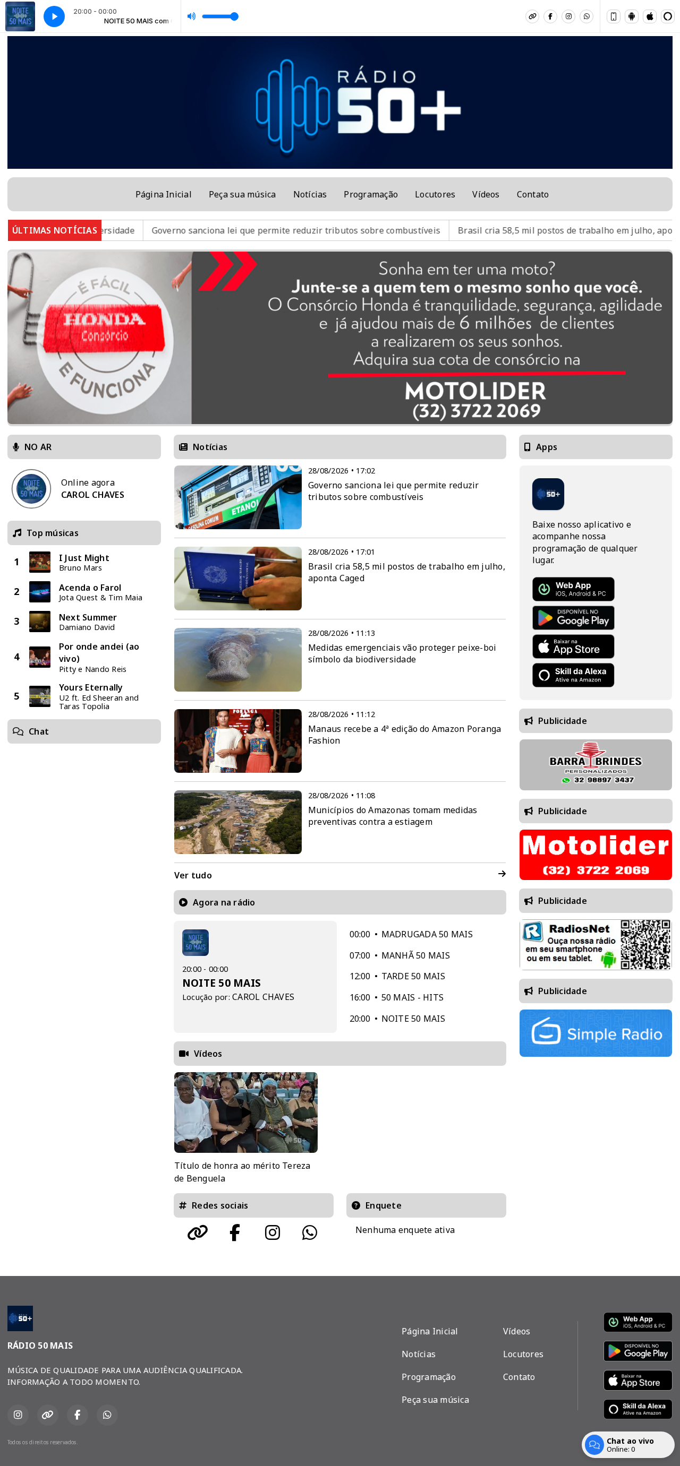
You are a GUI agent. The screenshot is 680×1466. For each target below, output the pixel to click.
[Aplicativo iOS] (650, 16)
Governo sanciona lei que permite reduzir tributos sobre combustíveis (236, 230)
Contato (533, 194)
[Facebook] (550, 16)
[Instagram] (568, 16)
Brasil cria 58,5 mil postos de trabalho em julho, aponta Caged (525, 230)
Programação (371, 194)
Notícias (310, 194)
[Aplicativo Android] (632, 16)
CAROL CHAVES (263, 997)
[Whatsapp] (586, 16)
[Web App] (613, 16)
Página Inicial (163, 194)
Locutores (435, 194)
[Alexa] (668, 16)
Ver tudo (193, 875)
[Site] (532, 16)
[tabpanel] (246, 1128)
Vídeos (485, 194)
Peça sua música (242, 194)
